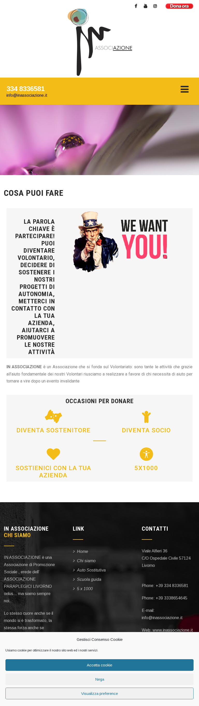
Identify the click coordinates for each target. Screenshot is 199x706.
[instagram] (155, 6)
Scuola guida (89, 579)
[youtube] (145, 6)
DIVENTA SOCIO (146, 430)
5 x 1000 (85, 589)
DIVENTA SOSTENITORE (53, 430)
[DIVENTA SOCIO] (146, 416)
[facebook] (135, 6)
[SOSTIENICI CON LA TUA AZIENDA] (53, 454)
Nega (99, 679)
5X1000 (146, 468)
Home (82, 551)
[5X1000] (146, 454)
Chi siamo (86, 561)
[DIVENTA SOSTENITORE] (53, 416)
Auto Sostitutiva (91, 570)
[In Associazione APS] (97, 43)
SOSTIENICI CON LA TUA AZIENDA (53, 471)
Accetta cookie (99, 665)
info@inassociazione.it (26, 95)
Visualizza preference (99, 693)
